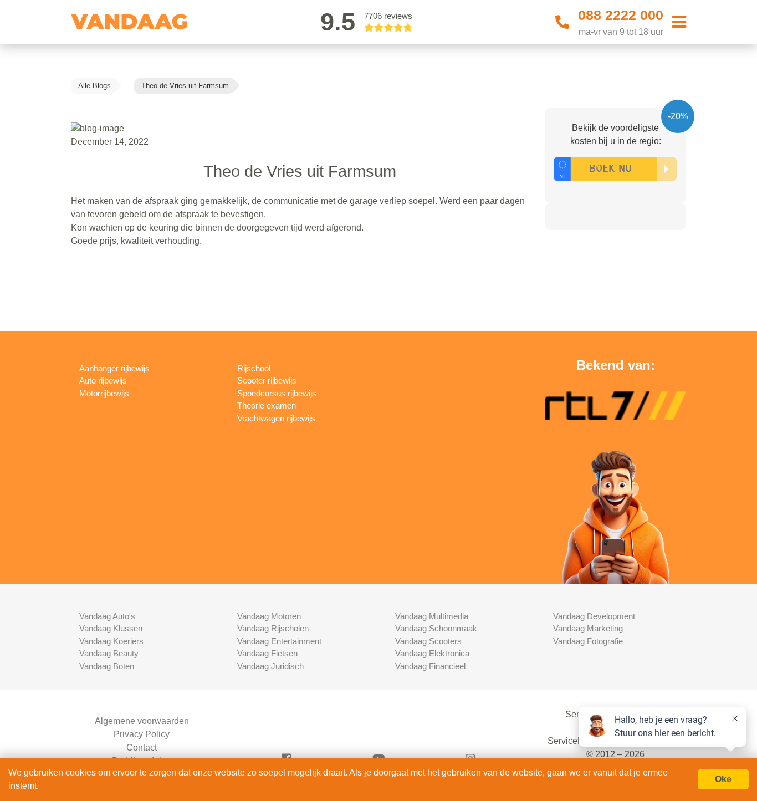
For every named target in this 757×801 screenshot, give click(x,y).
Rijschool (253, 368)
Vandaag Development (594, 616)
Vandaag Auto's (107, 616)
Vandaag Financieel (430, 666)
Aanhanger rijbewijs (114, 368)
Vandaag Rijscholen (273, 628)
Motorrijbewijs (104, 393)
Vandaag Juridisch (270, 666)
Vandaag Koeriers (111, 641)
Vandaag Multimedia (431, 616)
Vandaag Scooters (428, 641)
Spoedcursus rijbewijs (276, 393)
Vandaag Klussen (110, 628)
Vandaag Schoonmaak (436, 628)
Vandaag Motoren (269, 616)
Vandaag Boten (106, 666)
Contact (141, 747)
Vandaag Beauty (109, 653)
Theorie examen (266, 405)
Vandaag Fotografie (588, 641)
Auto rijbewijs (103, 380)
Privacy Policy (142, 734)
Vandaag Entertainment (279, 641)
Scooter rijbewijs (266, 380)
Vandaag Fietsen (267, 653)
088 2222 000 (620, 15)
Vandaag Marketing (588, 628)
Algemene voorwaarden (142, 721)
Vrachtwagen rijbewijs (276, 418)
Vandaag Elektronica (432, 653)
